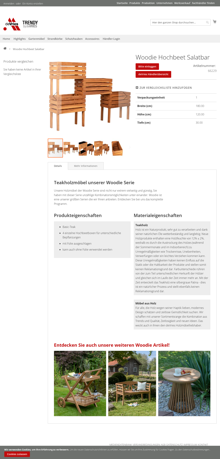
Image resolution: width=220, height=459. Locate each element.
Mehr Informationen (85, 166)
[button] (55, 96)
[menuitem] (122, 3)
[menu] (166, 3)
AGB (163, 444)
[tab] (58, 166)
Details (58, 166)
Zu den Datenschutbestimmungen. (192, 449)
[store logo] (20, 24)
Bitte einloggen (147, 66)
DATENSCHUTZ (174, 444)
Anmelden (8, 3)
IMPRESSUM (190, 444)
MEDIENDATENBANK (120, 444)
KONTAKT (203, 444)
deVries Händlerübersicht (153, 74)
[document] (110, 452)
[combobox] (180, 22)
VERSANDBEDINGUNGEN (146, 444)
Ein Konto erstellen (33, 3)
